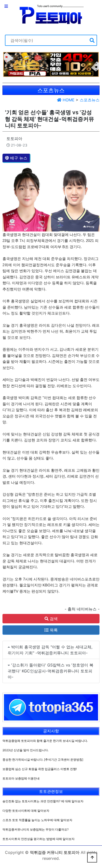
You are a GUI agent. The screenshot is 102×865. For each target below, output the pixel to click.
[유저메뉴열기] (96, 6)
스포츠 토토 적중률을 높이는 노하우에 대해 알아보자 (37, 820)
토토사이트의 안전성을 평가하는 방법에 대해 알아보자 (38, 839)
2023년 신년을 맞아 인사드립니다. (25, 750)
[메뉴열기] (6, 6)
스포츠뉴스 (90, 99)
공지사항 (51, 730)
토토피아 (14, 138)
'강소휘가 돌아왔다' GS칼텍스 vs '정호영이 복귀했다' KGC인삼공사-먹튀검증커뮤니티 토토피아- (50, 671)
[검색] (92, 40)
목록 (53, 630)
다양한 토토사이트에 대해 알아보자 (25, 810)
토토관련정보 (51, 791)
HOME (68, 99)
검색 (53, 618)
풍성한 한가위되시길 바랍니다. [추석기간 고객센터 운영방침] (42, 759)
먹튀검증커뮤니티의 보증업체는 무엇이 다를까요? (35, 829)
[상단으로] (92, 858)
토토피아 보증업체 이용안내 (21, 778)
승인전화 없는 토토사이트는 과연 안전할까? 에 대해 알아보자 (42, 801)
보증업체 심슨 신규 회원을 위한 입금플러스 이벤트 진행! (39, 769)
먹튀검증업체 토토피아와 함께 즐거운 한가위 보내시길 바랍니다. (45, 741)
